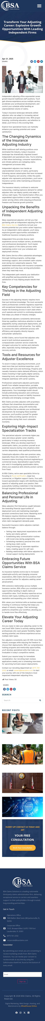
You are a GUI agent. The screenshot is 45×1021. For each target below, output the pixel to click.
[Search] (40, 700)
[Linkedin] (28, 1013)
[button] (39, 5)
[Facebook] (16, 1013)
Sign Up (22, 981)
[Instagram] (20, 1013)
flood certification (19, 476)
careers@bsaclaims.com (23, 670)
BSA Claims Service (10, 225)
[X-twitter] (24, 1013)
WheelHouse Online (29, 1006)
